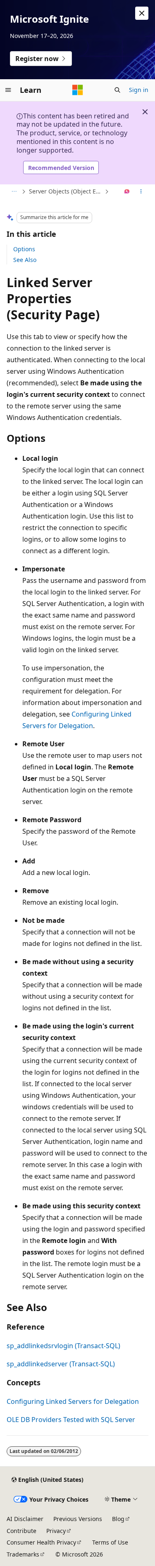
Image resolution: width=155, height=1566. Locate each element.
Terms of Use (110, 1542)
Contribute (21, 1531)
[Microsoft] (77, 90)
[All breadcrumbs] (14, 191)
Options (24, 249)
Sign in (138, 90)
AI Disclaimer (25, 1519)
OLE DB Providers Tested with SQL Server (71, 1419)
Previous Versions (77, 1519)
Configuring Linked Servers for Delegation (73, 1401)
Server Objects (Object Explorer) (66, 191)
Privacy (56, 1531)
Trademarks (23, 1554)
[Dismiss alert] (141, 13)
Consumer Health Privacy (41, 1542)
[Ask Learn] (127, 191)
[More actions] (141, 191)
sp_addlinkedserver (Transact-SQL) (61, 1363)
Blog (118, 1519)
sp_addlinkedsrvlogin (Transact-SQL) (63, 1345)
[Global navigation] (8, 90)
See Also (24, 260)
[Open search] (117, 90)
